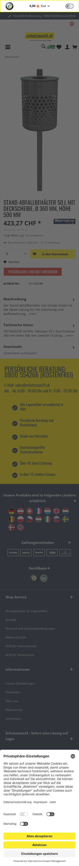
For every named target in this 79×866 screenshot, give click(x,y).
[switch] (70, 6)
